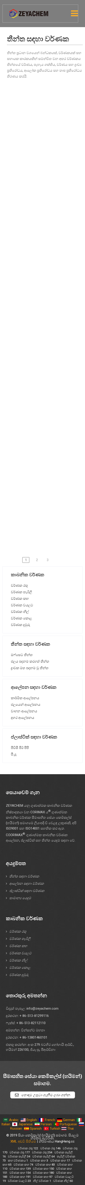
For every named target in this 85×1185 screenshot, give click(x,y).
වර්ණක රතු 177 (20, 1152)
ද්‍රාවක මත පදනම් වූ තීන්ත (30, 668)
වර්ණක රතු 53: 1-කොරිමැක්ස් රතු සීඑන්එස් (48, 194)
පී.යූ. (14, 754)
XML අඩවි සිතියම (23, 1141)
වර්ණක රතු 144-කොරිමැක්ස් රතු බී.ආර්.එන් (49, 266)
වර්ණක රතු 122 (28, 1148)
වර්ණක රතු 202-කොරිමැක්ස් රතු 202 (43, 436)
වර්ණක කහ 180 (43, 1172)
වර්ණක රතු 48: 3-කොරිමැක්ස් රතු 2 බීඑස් (46, 154)
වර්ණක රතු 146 (50, 1148)
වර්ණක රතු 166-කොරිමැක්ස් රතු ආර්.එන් (47, 319)
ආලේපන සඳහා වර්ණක (26, 884)
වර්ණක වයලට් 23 (19, 1181)
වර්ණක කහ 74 (23, 1164)
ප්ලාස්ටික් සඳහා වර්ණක (26, 891)
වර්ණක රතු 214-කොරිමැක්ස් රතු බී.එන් (45, 495)
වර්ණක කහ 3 (39, 1160)
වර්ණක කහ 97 (42, 1176)
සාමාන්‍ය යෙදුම (20, 898)
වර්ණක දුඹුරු (20, 625)
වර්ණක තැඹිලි (21, 592)
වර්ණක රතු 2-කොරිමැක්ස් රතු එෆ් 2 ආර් (49, 118)
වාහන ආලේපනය (24, 711)
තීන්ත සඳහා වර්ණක (24, 876)
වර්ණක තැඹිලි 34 (19, 1156)
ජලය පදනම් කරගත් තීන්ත (30, 661)
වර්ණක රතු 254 (42, 1152)
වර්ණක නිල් (20, 612)
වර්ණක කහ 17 (60, 1160)
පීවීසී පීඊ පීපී (20, 748)
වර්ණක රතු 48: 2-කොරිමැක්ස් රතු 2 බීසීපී (46, 136)
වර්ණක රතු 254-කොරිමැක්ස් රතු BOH (44, 531)
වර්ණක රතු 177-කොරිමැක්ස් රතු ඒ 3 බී (45, 378)
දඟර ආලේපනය (22, 718)
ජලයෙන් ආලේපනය (25, 705)
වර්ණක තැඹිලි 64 (43, 1156)
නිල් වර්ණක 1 (42, 1181)
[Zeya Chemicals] (29, 11)
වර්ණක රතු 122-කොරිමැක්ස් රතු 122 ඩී (45, 248)
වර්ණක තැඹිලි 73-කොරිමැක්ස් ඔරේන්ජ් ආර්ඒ (37, 98)
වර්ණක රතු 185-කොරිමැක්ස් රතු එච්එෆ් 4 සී (40, 416)
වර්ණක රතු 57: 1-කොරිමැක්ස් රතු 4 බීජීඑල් (48, 212)
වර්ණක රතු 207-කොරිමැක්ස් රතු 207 (43, 454)
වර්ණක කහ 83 (45, 1164)
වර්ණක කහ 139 (20, 1168)
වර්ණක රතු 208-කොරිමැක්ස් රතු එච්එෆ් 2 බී (40, 474)
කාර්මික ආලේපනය (25, 698)
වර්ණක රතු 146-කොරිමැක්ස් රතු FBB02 (46, 284)
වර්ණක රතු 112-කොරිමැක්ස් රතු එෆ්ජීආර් (48, 230)
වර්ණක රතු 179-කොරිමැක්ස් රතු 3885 (44, 396)
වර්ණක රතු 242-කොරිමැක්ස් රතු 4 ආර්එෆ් (48, 513)
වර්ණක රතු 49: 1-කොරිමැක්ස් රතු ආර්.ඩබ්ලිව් (33, 174)
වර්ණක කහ (20, 599)
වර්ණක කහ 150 (43, 1168)
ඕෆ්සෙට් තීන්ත (22, 655)
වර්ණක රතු (19, 585)
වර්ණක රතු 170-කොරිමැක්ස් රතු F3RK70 (47, 337)
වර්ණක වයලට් (22, 605)
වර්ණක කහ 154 (20, 1172)
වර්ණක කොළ (21, 618)
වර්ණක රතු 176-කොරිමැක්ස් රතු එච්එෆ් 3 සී (40, 357)
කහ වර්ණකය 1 (18, 1160)
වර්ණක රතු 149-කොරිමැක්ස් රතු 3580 (44, 301)
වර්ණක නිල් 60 (63, 1181)
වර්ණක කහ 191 (20, 1176)
